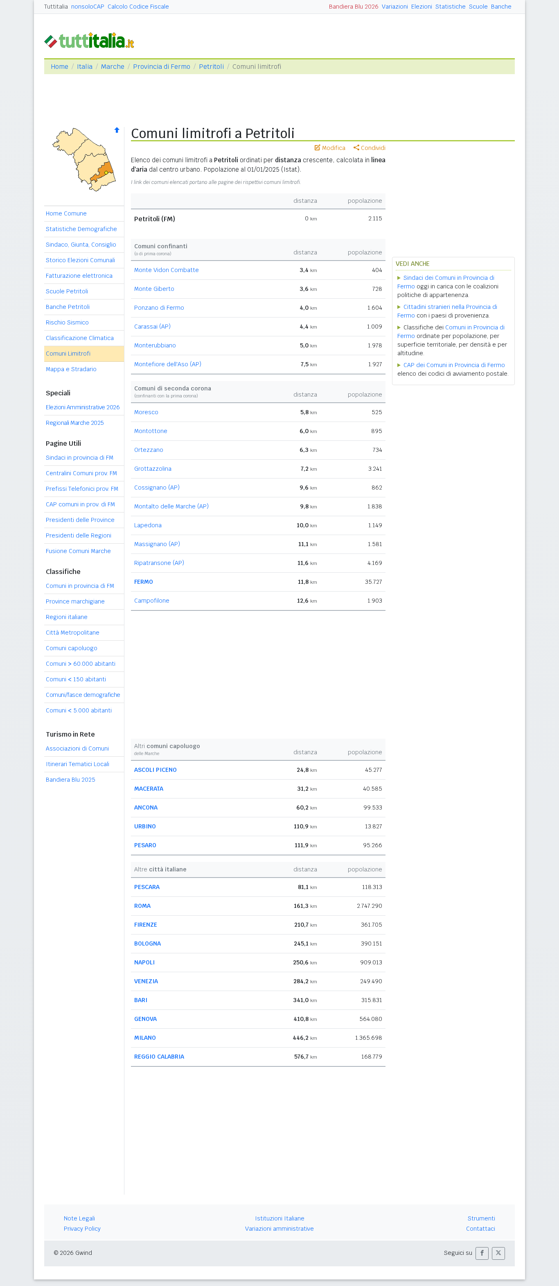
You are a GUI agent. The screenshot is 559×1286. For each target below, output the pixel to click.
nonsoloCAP (87, 6)
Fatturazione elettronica (79, 275)
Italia (84, 66)
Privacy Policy (82, 1228)
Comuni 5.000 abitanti (79, 710)
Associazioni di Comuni (77, 748)
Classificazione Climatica (80, 338)
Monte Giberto (154, 289)
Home (59, 66)
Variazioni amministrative (279, 1228)
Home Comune (66, 213)
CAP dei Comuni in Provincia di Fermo (454, 365)
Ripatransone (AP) (159, 563)
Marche (112, 66)
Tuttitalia (56, 6)
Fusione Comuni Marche (78, 551)
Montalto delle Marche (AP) (171, 506)
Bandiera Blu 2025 (70, 779)
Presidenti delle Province (80, 520)
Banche (501, 6)
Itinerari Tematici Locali (77, 764)
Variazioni (395, 6)
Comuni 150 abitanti (76, 679)
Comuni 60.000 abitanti (80, 663)
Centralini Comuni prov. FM (81, 473)
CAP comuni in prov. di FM (80, 504)
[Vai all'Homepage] (92, 39)
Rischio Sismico (67, 322)
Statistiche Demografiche (81, 229)
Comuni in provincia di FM (80, 586)
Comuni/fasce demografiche (83, 695)
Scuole (478, 6)
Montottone (150, 431)
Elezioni (421, 6)
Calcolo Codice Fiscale (138, 6)
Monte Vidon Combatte (166, 270)
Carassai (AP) (152, 326)
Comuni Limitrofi (68, 353)
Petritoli (211, 66)
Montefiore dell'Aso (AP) (167, 364)
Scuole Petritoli (67, 291)
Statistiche (450, 6)
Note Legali (79, 1218)
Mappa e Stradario (71, 369)
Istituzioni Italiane (279, 1218)
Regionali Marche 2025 (75, 422)
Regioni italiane (67, 617)
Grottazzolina (152, 468)
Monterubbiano (155, 345)
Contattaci (480, 1228)
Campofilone (151, 600)
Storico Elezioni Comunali (80, 260)
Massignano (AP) (157, 544)
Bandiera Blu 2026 (354, 6)
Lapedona (148, 525)
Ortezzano (148, 450)
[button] (482, 1253)
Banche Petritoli (68, 307)
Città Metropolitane (72, 632)
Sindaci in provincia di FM (79, 457)
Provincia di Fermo (161, 66)
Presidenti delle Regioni (78, 535)
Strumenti (481, 1218)
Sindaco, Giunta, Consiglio (81, 244)
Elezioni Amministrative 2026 (82, 407)
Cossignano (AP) (157, 487)
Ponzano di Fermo (159, 307)
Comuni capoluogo (71, 648)
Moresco (146, 412)
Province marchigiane (75, 601)
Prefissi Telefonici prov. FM (82, 488)
